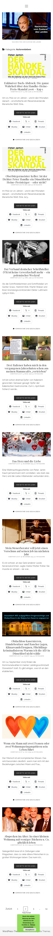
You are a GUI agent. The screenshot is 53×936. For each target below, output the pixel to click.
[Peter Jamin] (26, 37)
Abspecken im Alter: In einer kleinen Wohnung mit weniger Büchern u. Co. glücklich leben (26, 819)
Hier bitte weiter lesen (26, 113)
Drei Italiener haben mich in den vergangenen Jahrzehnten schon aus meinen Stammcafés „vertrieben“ (26, 348)
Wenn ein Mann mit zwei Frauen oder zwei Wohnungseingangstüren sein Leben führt (26, 726)
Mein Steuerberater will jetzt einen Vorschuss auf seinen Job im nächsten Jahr (26, 531)
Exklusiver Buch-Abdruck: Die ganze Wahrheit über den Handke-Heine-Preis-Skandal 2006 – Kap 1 (26, 66)
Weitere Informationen (29, 926)
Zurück (9, 909)
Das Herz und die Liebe (26, 444)
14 (46, 909)
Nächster (26, 912)
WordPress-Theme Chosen (15, 931)
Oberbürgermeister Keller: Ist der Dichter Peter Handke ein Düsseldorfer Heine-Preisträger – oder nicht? (26, 159)
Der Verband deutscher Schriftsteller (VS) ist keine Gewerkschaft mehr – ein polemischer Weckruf (26, 252)
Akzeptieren (29, 929)
